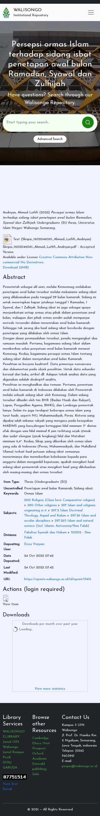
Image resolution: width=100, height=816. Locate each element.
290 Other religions (42, 505)
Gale (35, 774)
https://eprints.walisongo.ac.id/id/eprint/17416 (57, 579)
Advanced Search (50, 139)
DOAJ (7, 762)
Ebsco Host (41, 743)
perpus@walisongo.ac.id (79, 766)
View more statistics (50, 689)
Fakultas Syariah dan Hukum (45, 532)
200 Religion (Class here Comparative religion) (59, 500)
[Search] (88, 122)
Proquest (39, 748)
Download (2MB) (16, 267)
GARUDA (10, 767)
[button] (5, 598)
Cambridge (40, 738)
